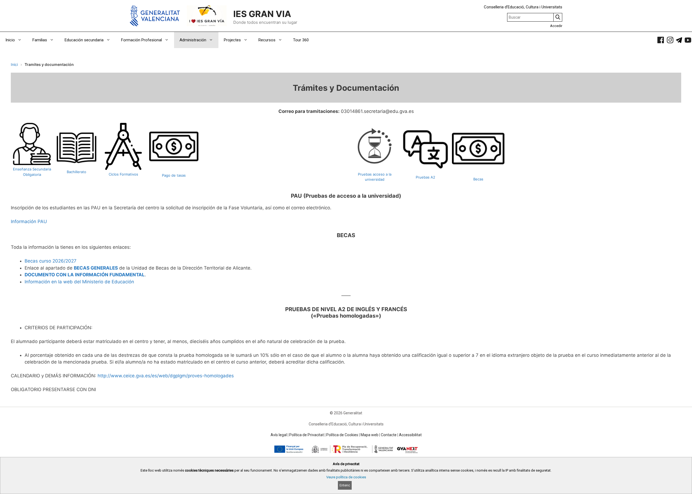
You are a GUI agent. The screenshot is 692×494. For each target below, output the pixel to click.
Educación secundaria (84, 40)
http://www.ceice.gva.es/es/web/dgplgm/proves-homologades (166, 375)
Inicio (10, 40)
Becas (478, 179)
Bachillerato (76, 172)
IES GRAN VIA (262, 14)
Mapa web (369, 435)
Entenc (345, 485)
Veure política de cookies (346, 477)
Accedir (556, 26)
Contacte (389, 435)
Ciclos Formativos (123, 174)
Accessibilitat (410, 435)
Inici (14, 64)
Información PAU (29, 221)
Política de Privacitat (306, 435)
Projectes (232, 40)
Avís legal (279, 435)
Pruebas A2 (425, 177)
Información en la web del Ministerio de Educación (79, 281)
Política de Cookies (342, 435)
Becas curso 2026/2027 (50, 261)
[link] (661, 40)
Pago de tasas (174, 175)
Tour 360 (301, 40)
